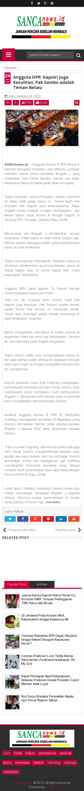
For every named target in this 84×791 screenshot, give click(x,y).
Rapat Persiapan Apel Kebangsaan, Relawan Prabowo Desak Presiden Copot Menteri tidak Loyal (50, 680)
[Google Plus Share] (35, 519)
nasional (65, 753)
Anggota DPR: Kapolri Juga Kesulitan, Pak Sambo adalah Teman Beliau (43, 82)
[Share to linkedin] (61, 519)
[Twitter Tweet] (10, 519)
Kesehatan (22, 762)
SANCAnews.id (23, 783)
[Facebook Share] (22, 519)
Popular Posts (17, 584)
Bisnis (7, 762)
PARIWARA (10, 772)
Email (43, 102)
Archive (42, 584)
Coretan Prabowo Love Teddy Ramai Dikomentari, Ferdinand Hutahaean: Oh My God (48, 660)
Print (28, 102)
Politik (18, 753)
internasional (47, 753)
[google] (45, 3)
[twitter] (39, 3)
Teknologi (54, 762)
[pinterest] (52, 3)
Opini (6, 753)
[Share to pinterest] (48, 519)
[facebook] (32, 3)
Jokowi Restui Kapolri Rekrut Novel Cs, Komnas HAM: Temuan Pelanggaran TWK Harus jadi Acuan (48, 599)
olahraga (70, 762)
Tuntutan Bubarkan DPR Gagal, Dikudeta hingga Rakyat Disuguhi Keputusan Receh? (49, 639)
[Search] (78, 55)
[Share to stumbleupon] (73, 519)
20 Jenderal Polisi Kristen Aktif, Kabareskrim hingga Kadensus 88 (44, 617)
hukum (30, 753)
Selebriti (38, 762)
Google (50, 787)
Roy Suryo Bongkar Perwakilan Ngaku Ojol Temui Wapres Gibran (47, 698)
